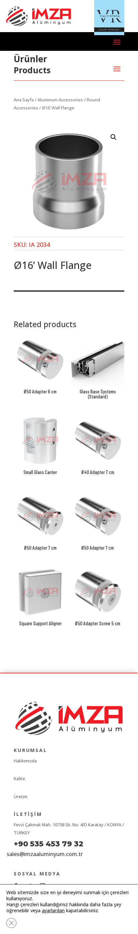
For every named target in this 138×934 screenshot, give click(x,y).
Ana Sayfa (24, 100)
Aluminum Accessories (60, 100)
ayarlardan (53, 911)
